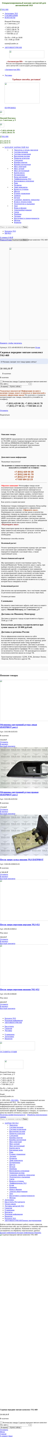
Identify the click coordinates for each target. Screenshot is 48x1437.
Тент (16, 206)
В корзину (4, 386)
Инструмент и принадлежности (26, 218)
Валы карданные (20, 177)
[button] (4, 744)
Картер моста (19, 173)
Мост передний (20, 166)
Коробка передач (20, 162)
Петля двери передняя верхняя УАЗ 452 (20, 924)
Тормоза (17, 195)
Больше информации (17, 1233)
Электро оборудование (18, 1191)
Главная (3, 240)
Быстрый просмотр (7, 746)
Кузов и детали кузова (23, 202)
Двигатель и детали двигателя (26, 150)
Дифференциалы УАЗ (22, 179)
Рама (16, 183)
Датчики (17, 216)
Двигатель (13, 1125)
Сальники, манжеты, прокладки (26, 200)
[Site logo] (4, 9)
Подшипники (19, 175)
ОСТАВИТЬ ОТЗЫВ (8, 1052)
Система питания (21, 152)
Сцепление (18, 160)
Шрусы (17, 191)
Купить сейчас (15, 386)
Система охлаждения (22, 154)
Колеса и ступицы (21, 189)
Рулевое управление (22, 193)
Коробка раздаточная (22, 164)
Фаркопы (17, 222)
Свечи (16, 212)
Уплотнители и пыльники (24, 204)
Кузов (9, 240)
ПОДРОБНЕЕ (10, 108)
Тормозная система (16, 1173)
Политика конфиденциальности (13, 1115)
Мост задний (19, 169)
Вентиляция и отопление (24, 181)
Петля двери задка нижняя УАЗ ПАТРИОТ (21, 859)
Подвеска (18, 185)
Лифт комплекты (20, 187)
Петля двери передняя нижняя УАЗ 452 (19, 989)
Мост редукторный (21, 171)
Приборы (17, 214)
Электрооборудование (23, 210)
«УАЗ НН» (14, 1100)
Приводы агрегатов (22, 158)
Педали (17, 198)
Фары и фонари (20, 208)
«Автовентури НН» (12, 70)
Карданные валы (16, 1150)
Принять (37, 1233)
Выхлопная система (22, 156)
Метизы (17, 220)
